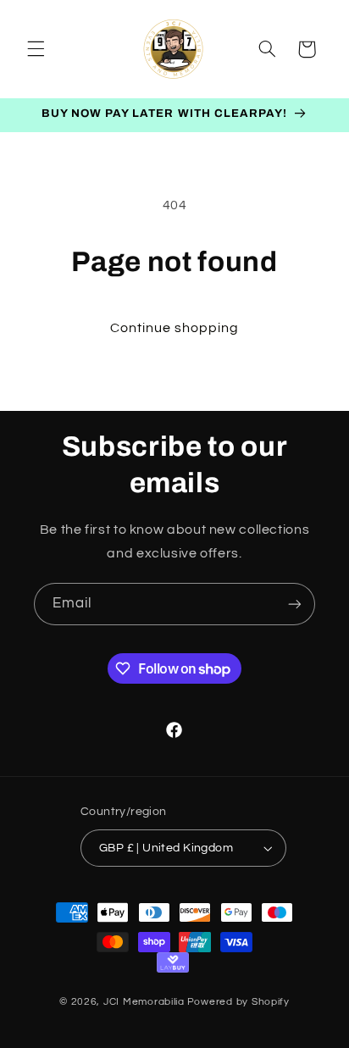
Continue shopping (175, 328)
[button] (35, 49)
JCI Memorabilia (144, 1001)
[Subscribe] (294, 603)
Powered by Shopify (238, 1001)
